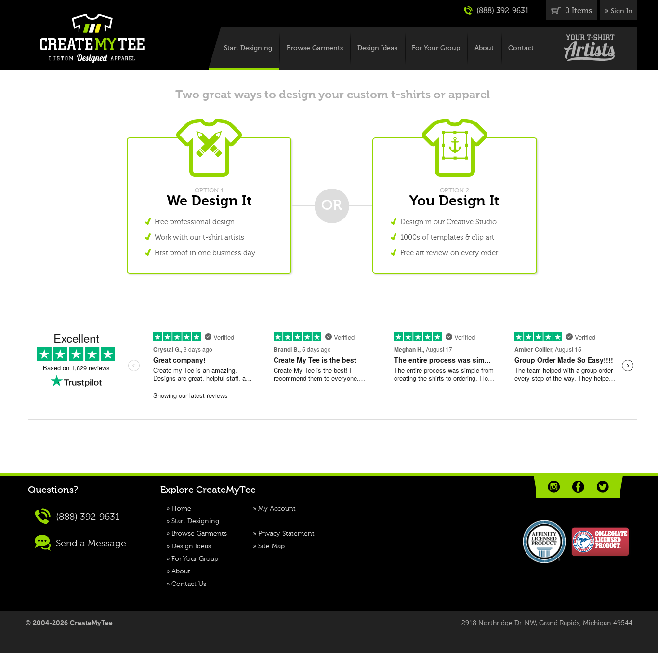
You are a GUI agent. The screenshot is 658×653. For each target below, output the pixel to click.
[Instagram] (553, 486)
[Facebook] (578, 486)
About (484, 48)
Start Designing (248, 48)
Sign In (621, 11)
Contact (521, 48)
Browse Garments (315, 48)
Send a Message (89, 544)
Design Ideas (377, 48)
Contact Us (188, 584)
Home (181, 508)
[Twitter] (602, 486)
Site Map (271, 546)
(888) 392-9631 (501, 11)
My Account (277, 508)
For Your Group (436, 48)
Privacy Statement (286, 534)
